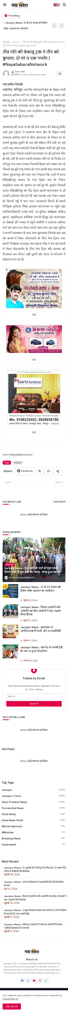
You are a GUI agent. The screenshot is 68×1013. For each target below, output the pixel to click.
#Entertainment (33, 826)
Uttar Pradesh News (33, 802)
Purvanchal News (33, 808)
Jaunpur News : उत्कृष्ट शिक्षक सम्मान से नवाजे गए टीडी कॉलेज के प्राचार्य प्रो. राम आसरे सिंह (35, 912)
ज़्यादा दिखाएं (59, 501)
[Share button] (58, 471)
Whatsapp (48, 471)
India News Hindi (33, 820)
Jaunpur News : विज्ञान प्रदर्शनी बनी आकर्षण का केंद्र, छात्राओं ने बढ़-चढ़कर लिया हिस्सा (28, 25)
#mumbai (33, 832)
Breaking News (33, 838)
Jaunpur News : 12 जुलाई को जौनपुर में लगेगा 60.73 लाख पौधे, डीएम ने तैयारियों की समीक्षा (35, 869)
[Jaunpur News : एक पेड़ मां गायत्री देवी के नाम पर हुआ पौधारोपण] (10, 651)
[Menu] (4, 4)
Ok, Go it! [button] (11, 1006)
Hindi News (33, 814)
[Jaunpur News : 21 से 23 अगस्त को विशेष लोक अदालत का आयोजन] (10, 591)
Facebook (27, 470)
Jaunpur (33, 790)
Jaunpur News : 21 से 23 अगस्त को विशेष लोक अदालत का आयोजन (40, 588)
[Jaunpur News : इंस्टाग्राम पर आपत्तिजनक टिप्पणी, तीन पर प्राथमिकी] (10, 631)
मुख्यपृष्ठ (6, 42)
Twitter (39, 471)
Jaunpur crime (33, 796)
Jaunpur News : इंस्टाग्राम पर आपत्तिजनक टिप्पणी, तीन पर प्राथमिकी (40, 629)
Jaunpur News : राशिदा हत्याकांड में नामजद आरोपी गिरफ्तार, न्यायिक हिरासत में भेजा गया (33, 926)
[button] (56, 5)
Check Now (9, 998)
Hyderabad (33, 844)
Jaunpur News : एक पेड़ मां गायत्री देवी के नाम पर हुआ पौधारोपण (41, 649)
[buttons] (22, 980)
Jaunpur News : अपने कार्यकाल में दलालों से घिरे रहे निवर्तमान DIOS (34, 883)
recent (16, 42)
